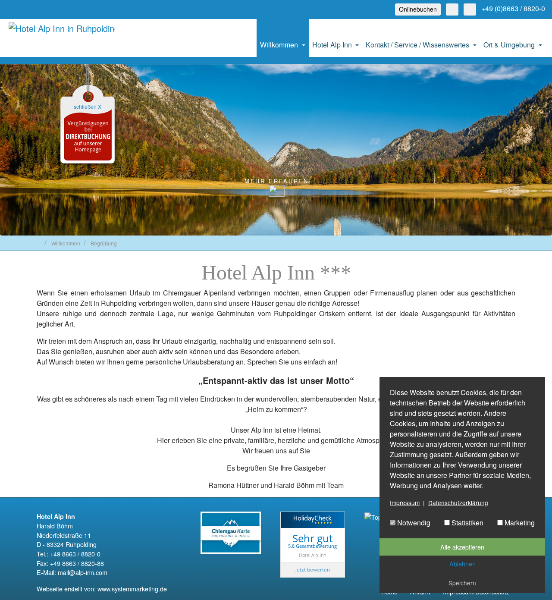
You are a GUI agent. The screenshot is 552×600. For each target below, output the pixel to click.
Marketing (519, 523)
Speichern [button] (462, 582)
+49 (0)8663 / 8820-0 (513, 8)
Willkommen (280, 45)
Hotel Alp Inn (333, 45)
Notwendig (412, 523)
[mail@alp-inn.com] (452, 9)
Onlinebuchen (418, 9)
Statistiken (466, 523)
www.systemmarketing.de (132, 588)
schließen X (87, 106)
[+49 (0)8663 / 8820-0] (470, 9)
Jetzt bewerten (312, 569)
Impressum (405, 502)
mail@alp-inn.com (82, 572)
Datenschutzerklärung (458, 502)
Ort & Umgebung (509, 45)
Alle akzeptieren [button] (462, 546)
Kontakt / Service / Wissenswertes (418, 45)
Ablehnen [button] (462, 563)
